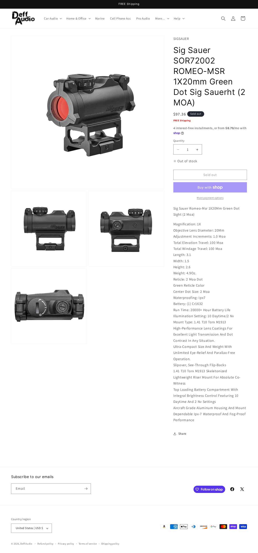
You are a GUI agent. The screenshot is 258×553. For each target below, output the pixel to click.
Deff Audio (26, 543)
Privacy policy (66, 543)
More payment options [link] (210, 198)
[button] (52, 18)
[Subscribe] (86, 488)
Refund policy (45, 543)
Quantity (179, 141)
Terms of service (88, 543)
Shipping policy (110, 543)
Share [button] (182, 434)
